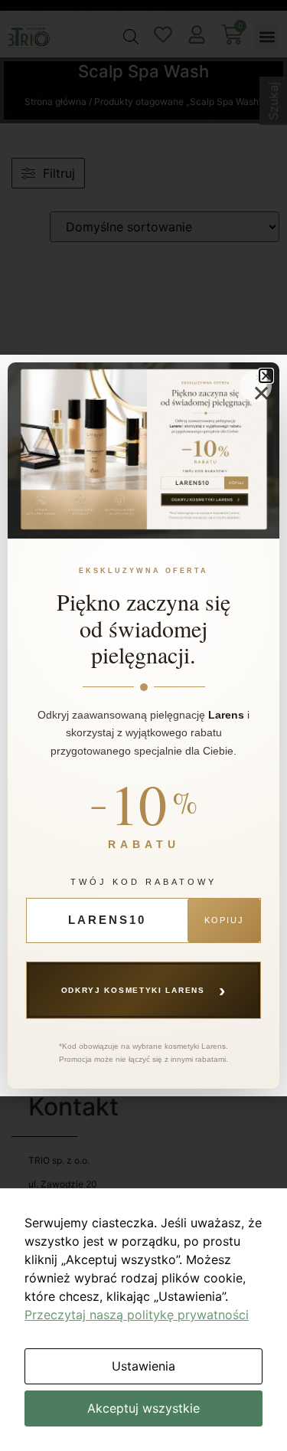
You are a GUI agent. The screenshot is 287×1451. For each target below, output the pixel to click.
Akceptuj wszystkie (143, 1408)
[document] (143, 725)
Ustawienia (143, 1366)
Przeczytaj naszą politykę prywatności (136, 1314)
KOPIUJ (224, 920)
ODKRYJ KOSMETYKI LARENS (144, 990)
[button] (266, 376)
